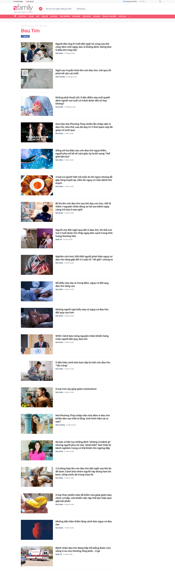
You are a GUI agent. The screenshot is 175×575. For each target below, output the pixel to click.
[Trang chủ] (15, 16)
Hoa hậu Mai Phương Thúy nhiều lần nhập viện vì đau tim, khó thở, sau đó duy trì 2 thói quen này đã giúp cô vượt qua (83, 127)
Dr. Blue (30, 1)
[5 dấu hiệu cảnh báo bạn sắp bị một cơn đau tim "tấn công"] (37, 371)
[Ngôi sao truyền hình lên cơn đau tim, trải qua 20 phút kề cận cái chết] (37, 79)
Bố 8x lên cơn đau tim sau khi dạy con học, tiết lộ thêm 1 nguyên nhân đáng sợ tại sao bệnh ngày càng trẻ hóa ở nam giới (83, 206)
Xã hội (31, 16)
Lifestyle (22, 16)
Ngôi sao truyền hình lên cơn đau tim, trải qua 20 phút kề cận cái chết (83, 72)
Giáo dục (54, 16)
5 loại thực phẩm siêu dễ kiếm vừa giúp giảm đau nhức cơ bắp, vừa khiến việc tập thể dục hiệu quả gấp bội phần (83, 498)
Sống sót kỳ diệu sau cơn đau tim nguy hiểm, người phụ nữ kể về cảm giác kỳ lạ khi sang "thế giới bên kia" (82, 153)
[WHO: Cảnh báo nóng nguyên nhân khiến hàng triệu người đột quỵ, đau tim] (37, 344)
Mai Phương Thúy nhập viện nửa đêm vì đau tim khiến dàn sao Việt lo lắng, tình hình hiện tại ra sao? (82, 418)
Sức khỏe (76, 16)
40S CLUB (122, 16)
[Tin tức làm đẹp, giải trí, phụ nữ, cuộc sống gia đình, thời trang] (23, 8)
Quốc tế (58, 239)
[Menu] (129, 16)
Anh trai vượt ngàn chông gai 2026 (58, 9)
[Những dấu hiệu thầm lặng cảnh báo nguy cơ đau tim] (37, 530)
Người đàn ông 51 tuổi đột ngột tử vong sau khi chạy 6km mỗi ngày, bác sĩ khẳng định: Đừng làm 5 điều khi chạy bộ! (83, 46)
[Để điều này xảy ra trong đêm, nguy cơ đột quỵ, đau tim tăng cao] (37, 291)
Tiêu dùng (87, 16)
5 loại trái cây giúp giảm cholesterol (75, 388)
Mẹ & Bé (45, 16)
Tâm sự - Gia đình (109, 16)
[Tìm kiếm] (160, 1)
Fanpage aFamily (131, 1)
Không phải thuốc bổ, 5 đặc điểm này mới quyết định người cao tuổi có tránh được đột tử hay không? (82, 100)
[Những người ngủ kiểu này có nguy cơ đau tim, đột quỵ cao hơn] (37, 318)
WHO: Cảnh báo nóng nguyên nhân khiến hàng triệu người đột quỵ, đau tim (82, 337)
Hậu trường (65, 16)
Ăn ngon (96, 16)
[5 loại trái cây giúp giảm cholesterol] (37, 397)
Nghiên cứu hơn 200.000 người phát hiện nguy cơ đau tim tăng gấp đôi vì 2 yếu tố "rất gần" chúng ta (84, 258)
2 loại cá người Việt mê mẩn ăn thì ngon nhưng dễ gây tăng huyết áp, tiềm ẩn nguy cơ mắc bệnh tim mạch (83, 180)
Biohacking (81, 9)
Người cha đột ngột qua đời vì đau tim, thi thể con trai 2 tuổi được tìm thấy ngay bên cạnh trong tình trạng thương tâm (84, 233)
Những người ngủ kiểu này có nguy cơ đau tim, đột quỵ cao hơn (82, 311)
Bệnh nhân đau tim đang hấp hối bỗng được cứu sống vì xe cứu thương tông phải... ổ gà (83, 549)
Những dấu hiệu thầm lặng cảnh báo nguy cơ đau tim (83, 523)
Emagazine (19, 1)
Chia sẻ (25, 36)
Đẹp (37, 16)
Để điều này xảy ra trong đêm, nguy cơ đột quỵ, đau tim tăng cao (82, 284)
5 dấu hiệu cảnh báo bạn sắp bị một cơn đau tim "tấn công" (82, 364)
